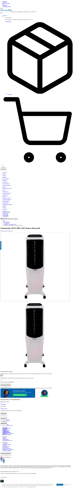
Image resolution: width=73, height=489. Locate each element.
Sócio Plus (5, 2)
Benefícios (5, 438)
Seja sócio (4, 437)
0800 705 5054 (4, 408)
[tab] (35, 266)
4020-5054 (4, 404)
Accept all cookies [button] (59, 484)
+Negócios (5, 445)
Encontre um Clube (6, 432)
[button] (67, 485)
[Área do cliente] (3, 16)
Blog (4, 4)
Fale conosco (5, 427)
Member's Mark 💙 (6, 212)
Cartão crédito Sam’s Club (7, 425)
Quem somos (5, 429)
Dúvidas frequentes (6, 430)
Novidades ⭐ (5, 211)
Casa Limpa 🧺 (5, 214)
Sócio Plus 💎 (5, 213)
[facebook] (0, 479)
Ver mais (2, 374)
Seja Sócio (5, 15)
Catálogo (4, 430)
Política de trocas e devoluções (8, 433)
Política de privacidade (7, 448)
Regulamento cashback (7, 434)
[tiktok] (1, 479)
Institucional (5, 1)
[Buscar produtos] (1, 13)
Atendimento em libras (7, 6)
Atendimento (5, 5)
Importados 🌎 (5, 215)
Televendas (5, 421)
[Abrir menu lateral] (1, 8)
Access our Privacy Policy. (31, 486)
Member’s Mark (6, 439)
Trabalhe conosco (6, 431)
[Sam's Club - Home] (6, 10)
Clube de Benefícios (6, 3)
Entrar (10, 21)
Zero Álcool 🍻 (5, 216)
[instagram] (2, 479)
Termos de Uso (5, 447)
